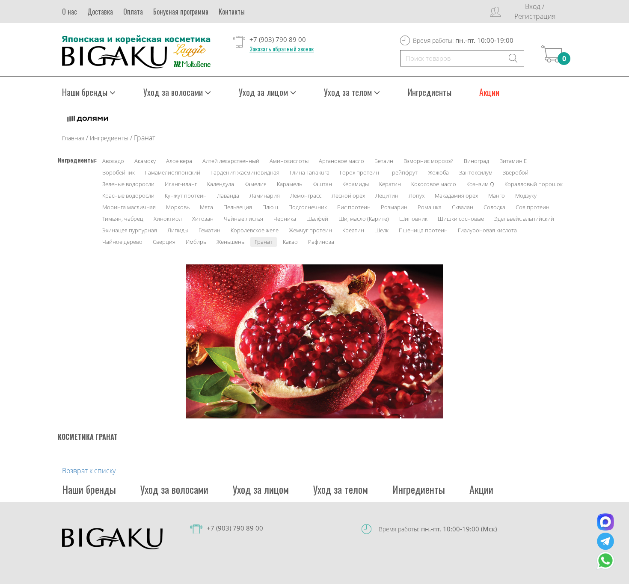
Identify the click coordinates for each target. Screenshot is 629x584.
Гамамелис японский (172, 172)
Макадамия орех (456, 195)
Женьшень (230, 242)
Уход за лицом (261, 489)
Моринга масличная (129, 207)
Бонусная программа (180, 11)
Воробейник (118, 172)
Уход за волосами (174, 489)
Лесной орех (348, 195)
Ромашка (430, 207)
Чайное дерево (122, 242)
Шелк (381, 230)
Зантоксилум (476, 172)
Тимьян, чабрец (122, 218)
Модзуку (526, 195)
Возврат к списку (89, 470)
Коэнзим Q (480, 184)
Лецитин (386, 195)
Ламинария (264, 195)
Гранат (264, 242)
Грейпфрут (403, 172)
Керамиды (355, 184)
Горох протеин (359, 172)
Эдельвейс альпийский (524, 218)
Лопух (416, 195)
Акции (489, 92)
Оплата (133, 11)
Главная (73, 138)
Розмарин (394, 207)
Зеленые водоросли (128, 184)
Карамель (289, 184)
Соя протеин (532, 207)
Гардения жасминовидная (245, 172)
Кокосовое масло (433, 184)
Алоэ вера (179, 161)
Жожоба (438, 172)
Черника (284, 218)
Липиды (177, 230)
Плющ (270, 207)
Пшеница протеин (423, 230)
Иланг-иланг (181, 184)
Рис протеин (354, 207)
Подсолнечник (307, 207)
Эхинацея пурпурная (129, 230)
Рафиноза (321, 242)
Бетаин (383, 161)
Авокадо (113, 161)
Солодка (494, 207)
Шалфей (317, 218)
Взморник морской (429, 161)
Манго (496, 195)
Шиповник (413, 218)
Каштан (322, 184)
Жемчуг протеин (310, 230)
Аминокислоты (289, 161)
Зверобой (515, 172)
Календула (220, 184)
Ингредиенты (429, 92)
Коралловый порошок (533, 184)
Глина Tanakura (309, 172)
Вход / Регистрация (534, 11)
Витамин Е (513, 161)
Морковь (178, 207)
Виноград (476, 161)
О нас (69, 11)
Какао (290, 242)
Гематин (209, 230)
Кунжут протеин (186, 195)
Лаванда (228, 195)
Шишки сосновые (461, 218)
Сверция (164, 242)
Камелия (255, 184)
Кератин (390, 184)
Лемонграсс (305, 195)
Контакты (232, 11)
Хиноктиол (168, 218)
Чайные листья (243, 218)
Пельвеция (237, 207)
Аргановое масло (341, 161)
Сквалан (462, 207)
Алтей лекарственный (230, 161)
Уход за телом (340, 489)
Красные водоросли (128, 195)
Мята (206, 207)
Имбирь (196, 242)
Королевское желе (255, 230)
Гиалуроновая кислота (487, 230)
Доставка (100, 11)
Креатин (353, 230)
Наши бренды (89, 489)
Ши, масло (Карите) (363, 218)
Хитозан (203, 218)
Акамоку (145, 161)
